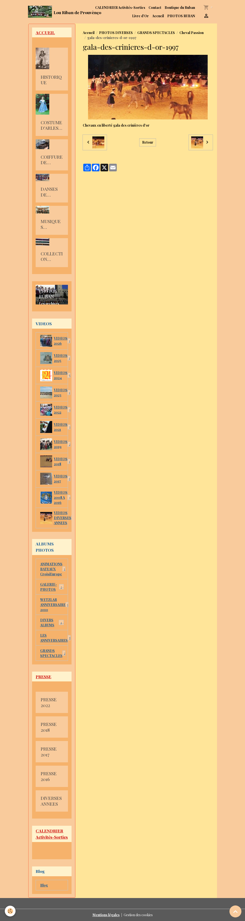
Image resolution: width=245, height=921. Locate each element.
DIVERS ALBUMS (51, 622)
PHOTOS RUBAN (181, 16)
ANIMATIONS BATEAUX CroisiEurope (53, 569)
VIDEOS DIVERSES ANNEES (61, 518)
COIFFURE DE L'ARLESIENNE (52, 159)
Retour (147, 142)
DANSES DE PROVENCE (51, 191)
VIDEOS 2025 (61, 358)
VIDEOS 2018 (61, 461)
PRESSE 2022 (49, 702)
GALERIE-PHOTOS (51, 587)
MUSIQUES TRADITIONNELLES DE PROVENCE (51, 224)
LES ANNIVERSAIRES (54, 638)
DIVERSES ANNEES (51, 801)
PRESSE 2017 (49, 751)
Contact (155, 7)
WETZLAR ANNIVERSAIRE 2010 (54, 604)
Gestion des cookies (138, 915)
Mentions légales (106, 915)
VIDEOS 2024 (61, 375)
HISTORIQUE (51, 79)
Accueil (158, 16)
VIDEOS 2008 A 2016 (61, 497)
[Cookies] (10, 911)
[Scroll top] (235, 911)
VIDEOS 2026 (61, 341)
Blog (44, 885)
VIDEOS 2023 (61, 392)
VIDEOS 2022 (61, 410)
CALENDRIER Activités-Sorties (120, 7)
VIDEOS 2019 (61, 444)
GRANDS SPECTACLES (156, 32)
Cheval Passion (191, 32)
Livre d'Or (140, 16)
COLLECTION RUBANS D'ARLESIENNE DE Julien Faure (52, 256)
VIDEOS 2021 (61, 427)
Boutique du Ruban (180, 7)
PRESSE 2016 (49, 776)
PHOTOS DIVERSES (116, 32)
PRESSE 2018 (49, 727)
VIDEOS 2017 (61, 478)
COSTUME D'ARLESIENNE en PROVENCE (52, 125)
